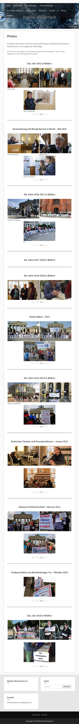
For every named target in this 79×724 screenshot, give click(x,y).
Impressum (36, 715)
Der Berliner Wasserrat (15, 11)
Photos (63, 11)
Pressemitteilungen (46, 6)
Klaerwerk (42, 11)
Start (8, 6)
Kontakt (10, 15)
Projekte (52, 11)
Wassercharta (31, 11)
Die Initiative (17, 6)
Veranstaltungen (31, 6)
